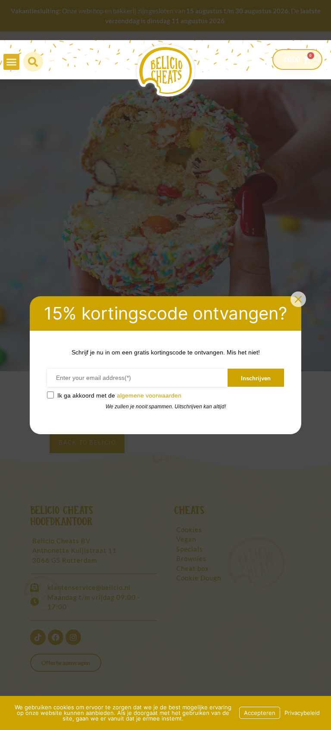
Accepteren (259, 712)
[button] (11, 62)
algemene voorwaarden (149, 395)
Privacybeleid (302, 712)
